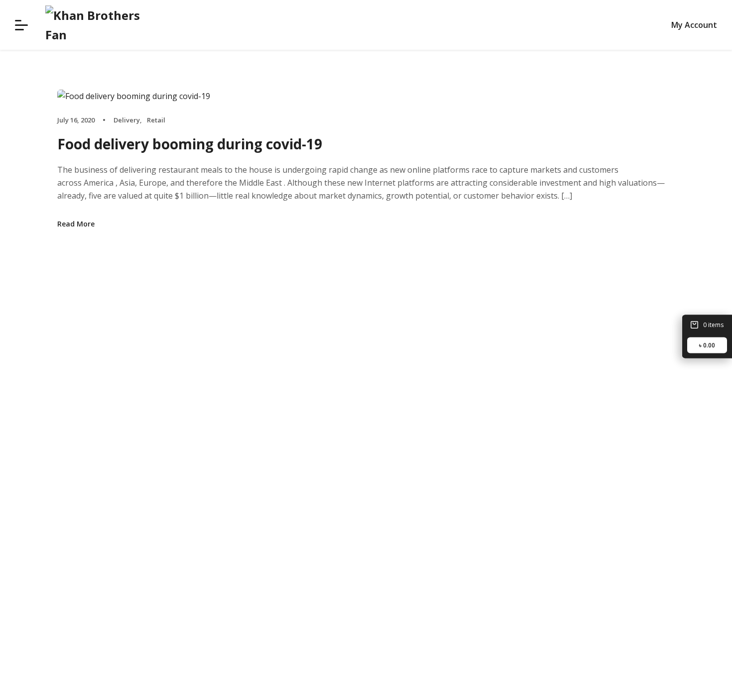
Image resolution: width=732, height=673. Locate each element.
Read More (76, 223)
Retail (156, 119)
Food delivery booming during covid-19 (189, 143)
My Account (694, 24)
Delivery (127, 119)
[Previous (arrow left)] (17, 336)
